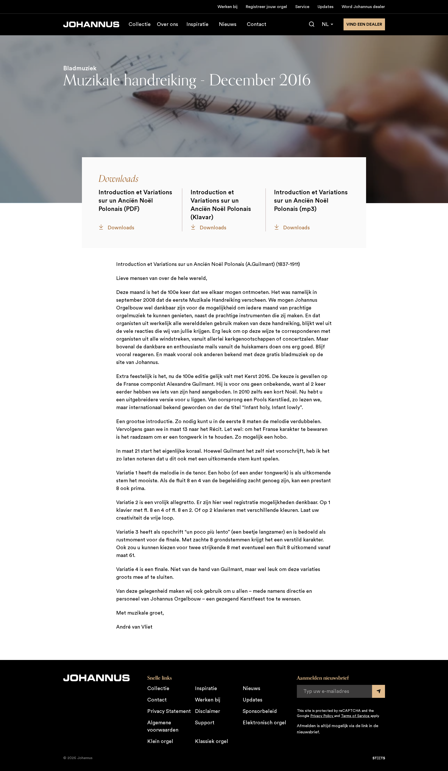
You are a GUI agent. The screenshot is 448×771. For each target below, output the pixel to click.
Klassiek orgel (211, 741)
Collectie (140, 24)
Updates (325, 7)
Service (302, 7)
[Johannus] (91, 24)
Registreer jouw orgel (266, 7)
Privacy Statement (169, 711)
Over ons (167, 24)
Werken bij (227, 7)
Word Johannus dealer (363, 7)
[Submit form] (378, 691)
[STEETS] (379, 758)
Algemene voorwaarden (162, 726)
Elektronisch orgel (264, 722)
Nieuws (227, 24)
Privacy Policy (322, 716)
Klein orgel (160, 741)
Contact (256, 24)
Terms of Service (355, 716)
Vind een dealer (364, 24)
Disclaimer (207, 711)
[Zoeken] (311, 24)
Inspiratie (197, 24)
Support (204, 722)
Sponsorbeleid (260, 711)
